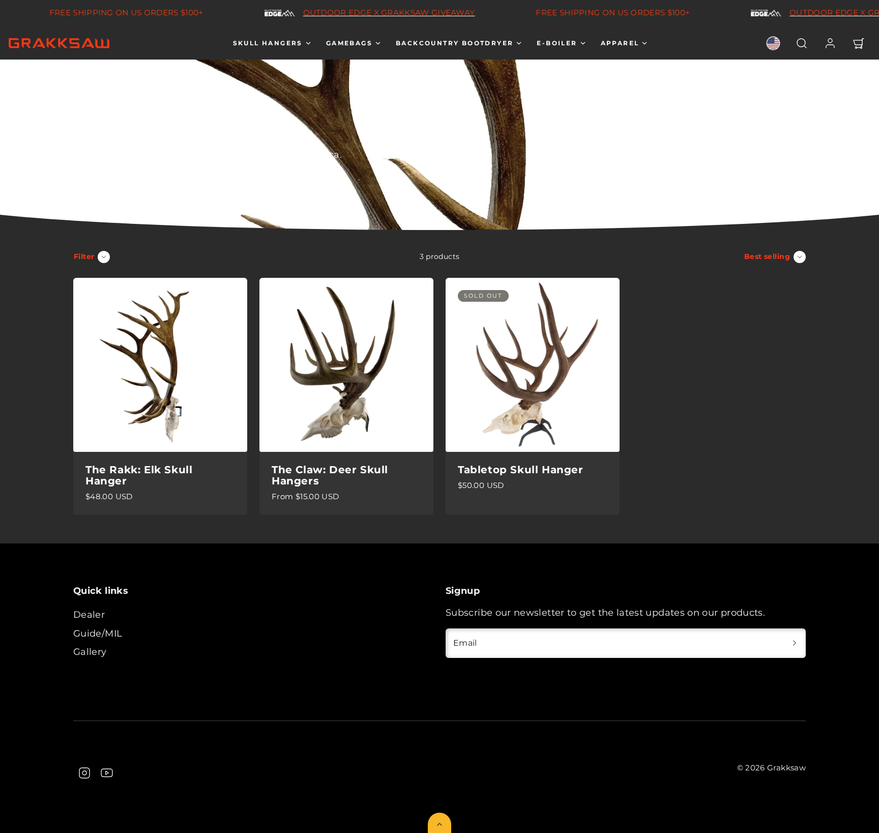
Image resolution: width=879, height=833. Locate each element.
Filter (84, 256)
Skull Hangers (268, 43)
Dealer (89, 614)
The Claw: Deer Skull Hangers (330, 475)
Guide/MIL (97, 633)
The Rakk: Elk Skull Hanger (138, 475)
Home (84, 101)
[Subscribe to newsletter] (794, 643)
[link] (773, 43)
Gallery (90, 651)
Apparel (620, 43)
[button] (801, 43)
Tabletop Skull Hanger (520, 470)
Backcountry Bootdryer (454, 43)
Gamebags (349, 43)
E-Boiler (557, 43)
